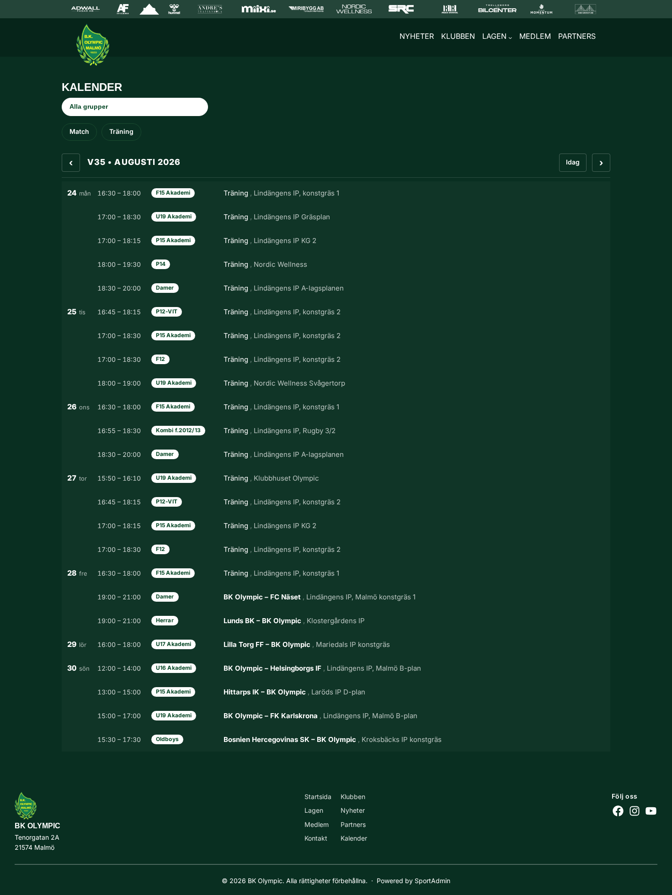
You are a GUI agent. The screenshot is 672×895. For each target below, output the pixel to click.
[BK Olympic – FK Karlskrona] (336, 716)
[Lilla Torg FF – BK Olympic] (336, 645)
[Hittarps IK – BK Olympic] (336, 692)
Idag (573, 162)
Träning (121, 131)
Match (79, 131)
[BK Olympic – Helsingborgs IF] (336, 668)
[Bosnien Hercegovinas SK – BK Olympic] (336, 740)
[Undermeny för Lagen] (510, 37)
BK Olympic (37, 826)
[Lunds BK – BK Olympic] (336, 621)
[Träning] (336, 193)
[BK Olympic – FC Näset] (336, 597)
